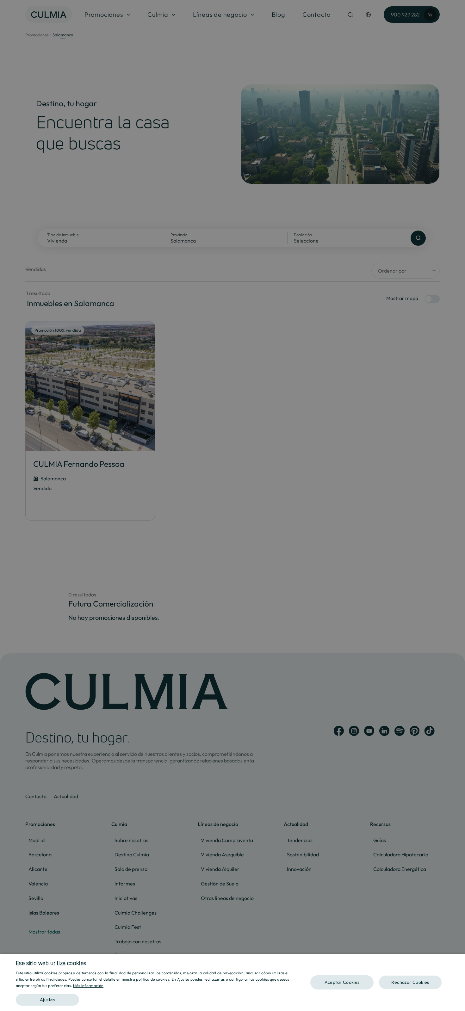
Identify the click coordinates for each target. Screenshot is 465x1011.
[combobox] (457, 962)
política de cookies (152, 979)
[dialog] (232, 982)
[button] (155, 997)
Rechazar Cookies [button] (410, 982)
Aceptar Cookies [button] (342, 982)
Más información (88, 985)
